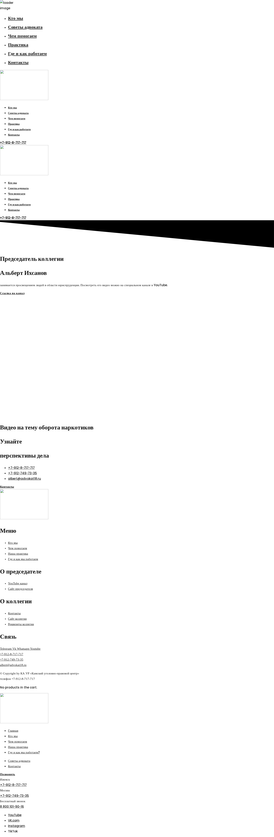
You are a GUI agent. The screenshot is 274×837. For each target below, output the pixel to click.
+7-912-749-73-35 (11, 659)
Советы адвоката (25, 27)
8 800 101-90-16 (12, 806)
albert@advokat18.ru (13, 665)
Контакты (18, 62)
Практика (18, 44)
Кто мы (15, 18)
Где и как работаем (27, 53)
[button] (13, 142)
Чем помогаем (22, 35)
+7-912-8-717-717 (11, 654)
